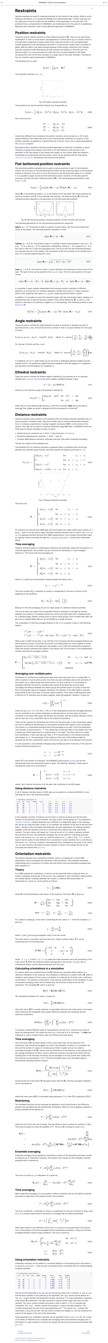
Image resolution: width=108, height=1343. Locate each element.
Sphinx (24, 1340)
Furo (39, 1340)
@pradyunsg (32, 1340)
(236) (65, 1096)
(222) (34, 711)
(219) (81, 837)
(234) (42, 1058)
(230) (70, 1303)
